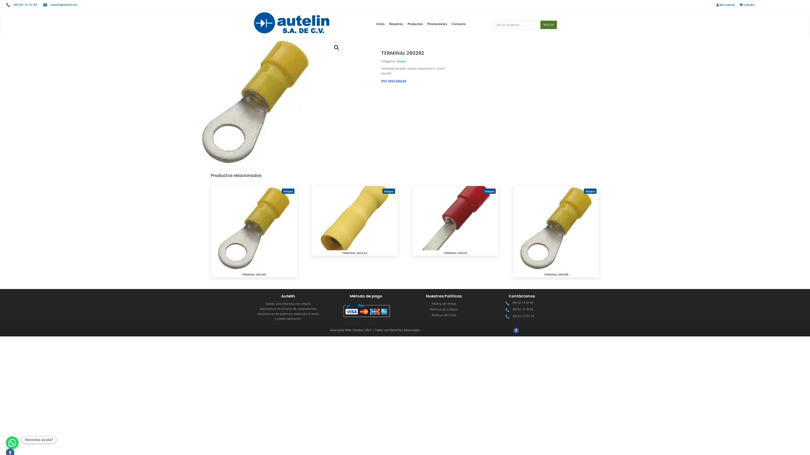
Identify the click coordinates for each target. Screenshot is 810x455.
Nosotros (396, 24)
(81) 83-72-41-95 (25, 5)
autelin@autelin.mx (63, 5)
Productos (415, 24)
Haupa (401, 61)
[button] (337, 48)
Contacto (459, 24)
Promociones (437, 24)
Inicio (380, 24)
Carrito (749, 5)
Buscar (549, 25)
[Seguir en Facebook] (516, 330)
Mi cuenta (727, 5)
